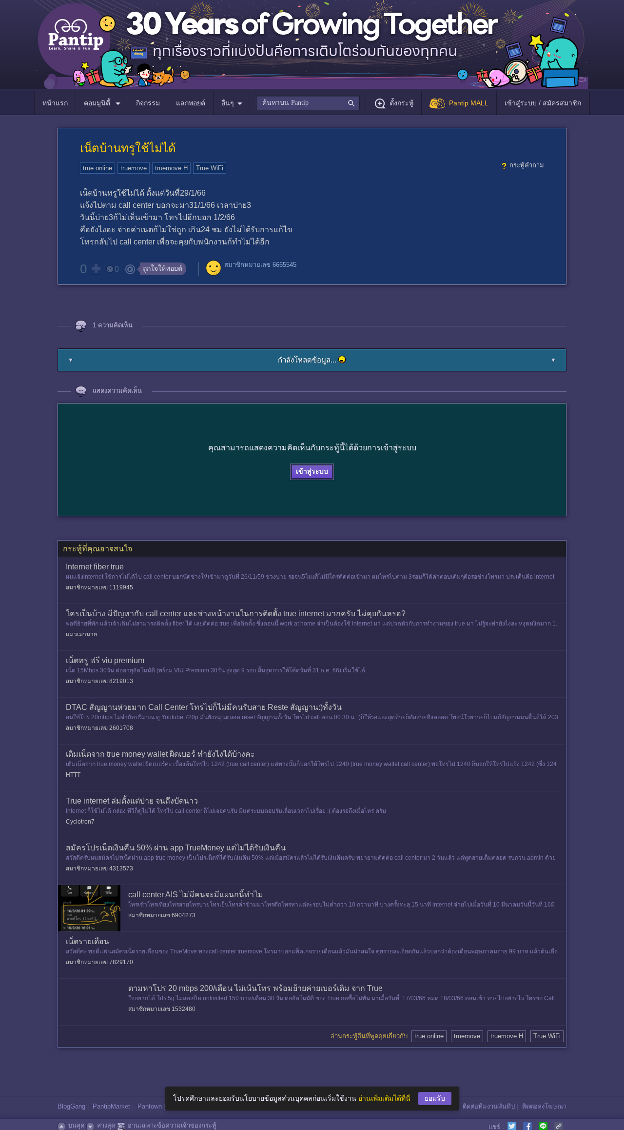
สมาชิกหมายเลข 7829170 (99, 962)
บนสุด (76, 1125)
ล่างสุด (106, 1125)
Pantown (149, 1106)
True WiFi (209, 168)
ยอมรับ (435, 1098)
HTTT (73, 774)
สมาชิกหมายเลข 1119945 (99, 587)
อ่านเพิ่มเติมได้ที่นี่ (384, 1098)
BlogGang (71, 1106)
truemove (133, 168)
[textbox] (308, 103)
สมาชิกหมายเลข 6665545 (260, 264)
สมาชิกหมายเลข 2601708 (99, 728)
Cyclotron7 (80, 821)
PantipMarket (111, 1106)
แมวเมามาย (81, 634)
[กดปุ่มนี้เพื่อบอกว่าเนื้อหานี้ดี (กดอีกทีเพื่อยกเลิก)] (95, 268)
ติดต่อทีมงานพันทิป (489, 1106)
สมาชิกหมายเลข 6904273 (161, 915)
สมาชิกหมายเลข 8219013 (99, 681)
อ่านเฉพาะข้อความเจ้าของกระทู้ (172, 1125)
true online (97, 168)
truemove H (171, 168)
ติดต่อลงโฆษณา (544, 1106)
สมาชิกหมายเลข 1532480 (161, 1009)
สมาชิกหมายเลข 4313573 (99, 868)
